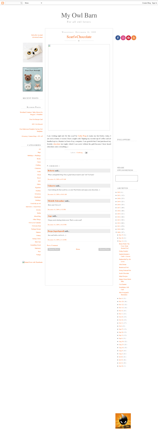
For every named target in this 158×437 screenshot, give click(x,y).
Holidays (38, 200)
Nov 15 (121, 308)
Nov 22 (121, 304)
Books (39, 159)
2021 (119, 195)
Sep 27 (121, 329)
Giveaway (38, 194)
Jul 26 (121, 357)
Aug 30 (121, 341)
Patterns (38, 232)
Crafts (39, 171)
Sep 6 (121, 338)
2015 (119, 214)
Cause (39, 162)
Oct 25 (121, 317)
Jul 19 (121, 360)
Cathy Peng (82, 136)
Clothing (38, 165)
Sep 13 (121, 335)
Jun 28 (121, 366)
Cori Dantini (122, 284)
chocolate (56, 144)
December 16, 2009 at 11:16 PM (57, 240)
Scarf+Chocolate (79, 36)
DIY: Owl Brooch (37, 124)
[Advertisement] (79, 261)
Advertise (35, 37)
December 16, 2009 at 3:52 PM (57, 209)
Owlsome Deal (36, 226)
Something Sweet (35, 245)
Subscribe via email (37, 35)
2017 (119, 208)
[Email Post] (85, 152)
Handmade (37, 197)
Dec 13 (121, 241)
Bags (39, 152)
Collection (38, 168)
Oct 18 (121, 320)
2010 (119, 229)
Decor (39, 178)
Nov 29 (121, 301)
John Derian (122, 264)
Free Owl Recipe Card (36, 119)
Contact (40, 37)
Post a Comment (52, 245)
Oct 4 (121, 326)
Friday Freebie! (123, 251)
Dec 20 (121, 238)
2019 (119, 201)
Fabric (39, 184)
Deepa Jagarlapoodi (56, 231)
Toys (39, 251)
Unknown (52, 185)
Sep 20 (121, 332)
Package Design (36, 229)
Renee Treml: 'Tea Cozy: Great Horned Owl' (124, 246)
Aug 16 (121, 347)
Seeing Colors (36, 239)
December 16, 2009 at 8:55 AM (57, 179)
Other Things (37, 219)
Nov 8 (121, 311)
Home (78, 249)
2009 (119, 232)
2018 (119, 204)
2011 (119, 226)
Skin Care (38, 242)
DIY (39, 181)
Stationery (38, 248)
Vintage (38, 255)
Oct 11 (121, 323)
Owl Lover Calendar (35, 223)
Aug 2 (121, 354)
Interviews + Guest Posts (33, 207)
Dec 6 (121, 298)
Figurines (38, 187)
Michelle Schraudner (56, 200)
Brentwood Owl (124, 267)
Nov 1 (121, 314)
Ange (50, 216)
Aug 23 (121, 344)
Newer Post (54, 249)
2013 (119, 220)
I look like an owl (35, 203)
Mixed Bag (37, 216)
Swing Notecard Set (125, 270)
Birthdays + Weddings (34, 155)
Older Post (104, 249)
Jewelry (38, 210)
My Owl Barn (79, 14)
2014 (119, 217)
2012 (119, 223)
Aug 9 (121, 351)
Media (39, 213)
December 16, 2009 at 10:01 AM (57, 194)
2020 (119, 198)
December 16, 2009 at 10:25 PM (57, 225)
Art (40, 149)
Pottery (39, 235)
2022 (119, 192)
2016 (119, 211)
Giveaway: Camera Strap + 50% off (32, 136)
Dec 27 (121, 235)
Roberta (51, 170)
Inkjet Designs (123, 276)
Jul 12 (121, 363)
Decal (39, 175)
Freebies (38, 191)
